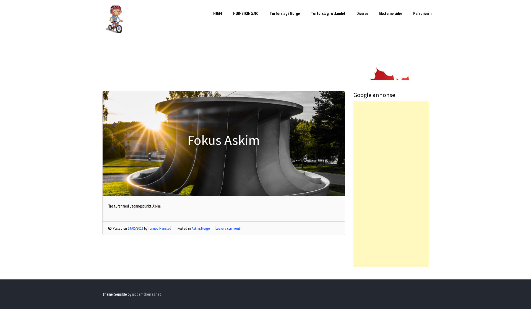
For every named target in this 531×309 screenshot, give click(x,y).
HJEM (217, 13)
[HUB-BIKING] (116, 31)
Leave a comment (227, 228)
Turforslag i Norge (285, 13)
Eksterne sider (390, 13)
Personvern (422, 13)
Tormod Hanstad (159, 228)
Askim (196, 228)
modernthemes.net (146, 294)
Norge (205, 228)
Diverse (362, 13)
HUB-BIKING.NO (246, 13)
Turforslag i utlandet (328, 13)
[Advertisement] (391, 184)
